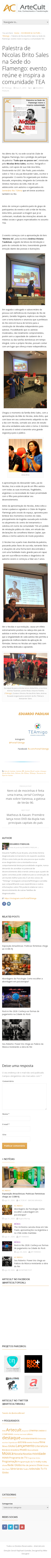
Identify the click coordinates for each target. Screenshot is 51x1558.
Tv (42, 1469)
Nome (5, 1114)
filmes (5, 1446)
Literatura (41, 1446)
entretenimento (29, 1438)
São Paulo (6, 1469)
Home (16, 33)
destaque (43, 771)
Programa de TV (18, 1457)
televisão (34, 1468)
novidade (39, 1454)
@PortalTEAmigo (17, 742)
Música (8, 1453)
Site (4, 1134)
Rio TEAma (25, 773)
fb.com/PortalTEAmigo (38, 748)
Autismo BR (20, 771)
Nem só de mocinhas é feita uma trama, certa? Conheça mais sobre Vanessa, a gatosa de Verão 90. (25, 796)
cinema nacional (20, 1434)
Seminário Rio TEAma (12, 190)
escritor (5, 1442)
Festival (36, 1442)
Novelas (27, 1453)
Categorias (7, 1503)
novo (5, 1457)
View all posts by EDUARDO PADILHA (24, 847)
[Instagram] (9, 903)
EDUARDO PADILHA (19, 844)
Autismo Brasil (29, 771)
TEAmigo (5, 36)
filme (42, 1442)
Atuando (25, 1431)
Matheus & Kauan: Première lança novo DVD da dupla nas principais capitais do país (25, 819)
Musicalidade (32, 1450)
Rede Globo (14, 1465)
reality (38, 1461)
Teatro (26, 1469)
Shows (46, 1465)
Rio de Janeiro (29, 1465)
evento (29, 1442)
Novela (18, 1453)
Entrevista (42, 1438)
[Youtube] (22, 1527)
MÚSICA (17, 1224)
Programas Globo (33, 1458)
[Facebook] (4, 903)
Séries (19, 1468)
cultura (29, 1434)
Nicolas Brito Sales (8, 773)
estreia (22, 1442)
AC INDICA (6, 1190)
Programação (10, 1461)
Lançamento (25, 1446)
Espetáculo (13, 1442)
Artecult (6, 771)
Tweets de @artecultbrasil (13, 1413)
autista (37, 771)
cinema (33, 1430)
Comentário (8, 1081)
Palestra (18, 773)
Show (39, 1465)
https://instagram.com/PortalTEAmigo (20, 898)
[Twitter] (10, 1527)
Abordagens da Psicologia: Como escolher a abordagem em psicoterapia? (29, 1212)
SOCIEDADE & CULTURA (30, 33)
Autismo (12, 771)
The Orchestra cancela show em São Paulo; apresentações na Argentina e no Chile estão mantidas (31, 1230)
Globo (11, 1446)
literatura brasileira (10, 1450)
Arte (4, 1431)
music (23, 1450)
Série (13, 1468)
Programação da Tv (26, 1461)
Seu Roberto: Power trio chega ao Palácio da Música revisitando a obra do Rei (31, 1263)
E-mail (5, 1124)
